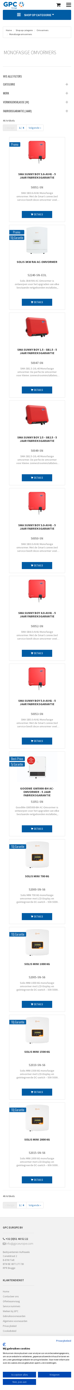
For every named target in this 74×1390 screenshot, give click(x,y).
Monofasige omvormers (20, 34)
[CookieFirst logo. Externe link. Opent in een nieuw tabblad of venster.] (4, 1344)
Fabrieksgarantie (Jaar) (17, 111)
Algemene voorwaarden (15, 1321)
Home (9, 30)
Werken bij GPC (10, 1311)
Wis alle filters (12, 76)
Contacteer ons (11, 1296)
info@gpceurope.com (19, 1243)
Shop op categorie (24, 30)
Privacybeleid (10, 1326)
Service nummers (11, 1306)
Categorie (9, 84)
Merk (6, 93)
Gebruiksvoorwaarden (14, 1316)
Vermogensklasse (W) (16, 102)
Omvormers (42, 30)
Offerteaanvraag (11, 1301)
